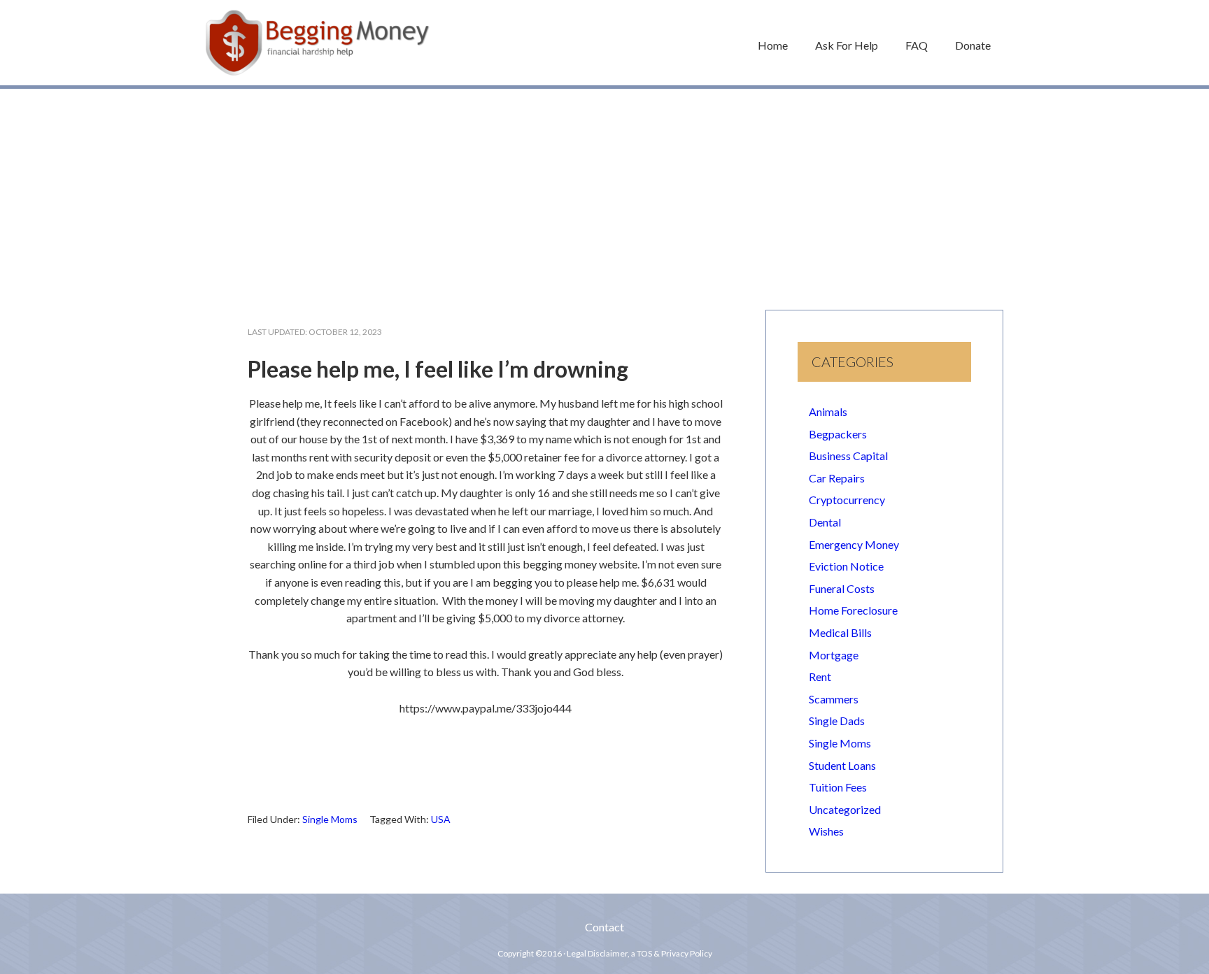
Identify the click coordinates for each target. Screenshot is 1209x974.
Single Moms (330, 819)
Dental (825, 522)
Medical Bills (840, 632)
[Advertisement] (604, 192)
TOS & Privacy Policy (674, 953)
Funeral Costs (842, 588)
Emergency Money (854, 544)
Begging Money (318, 42)
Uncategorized (845, 809)
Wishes (826, 831)
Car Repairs (837, 478)
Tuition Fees (838, 787)
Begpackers (838, 434)
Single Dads (837, 720)
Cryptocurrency (847, 499)
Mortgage (833, 654)
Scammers (833, 699)
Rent (820, 676)
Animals (828, 411)
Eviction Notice (846, 566)
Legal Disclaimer (597, 953)
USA (441, 819)
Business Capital (848, 455)
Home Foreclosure (853, 610)
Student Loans (842, 765)
